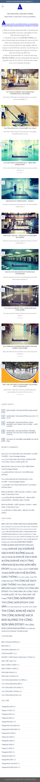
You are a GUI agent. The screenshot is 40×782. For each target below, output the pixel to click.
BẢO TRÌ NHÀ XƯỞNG (9, 642)
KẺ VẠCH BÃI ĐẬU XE (7, 526)
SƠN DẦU (14, 542)
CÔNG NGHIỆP (7, 653)
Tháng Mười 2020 (7, 733)
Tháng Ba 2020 (6, 752)
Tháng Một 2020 (7, 759)
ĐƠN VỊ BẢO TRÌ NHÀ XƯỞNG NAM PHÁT (22, 410)
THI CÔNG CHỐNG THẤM (26, 577)
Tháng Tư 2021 (6, 710)
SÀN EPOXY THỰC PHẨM (23, 539)
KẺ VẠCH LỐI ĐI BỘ (23, 529)
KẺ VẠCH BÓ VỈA (17, 526)
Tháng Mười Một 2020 (9, 729)
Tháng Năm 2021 (7, 706)
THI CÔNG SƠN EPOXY (21, 598)
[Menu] (2, 6)
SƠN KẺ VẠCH (16, 548)
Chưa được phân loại (8, 649)
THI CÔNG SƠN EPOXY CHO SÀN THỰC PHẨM (22, 607)
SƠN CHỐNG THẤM (8, 668)
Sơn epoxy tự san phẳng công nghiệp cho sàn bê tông (22, 440)
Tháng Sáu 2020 (6, 744)
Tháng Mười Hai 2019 (9, 763)
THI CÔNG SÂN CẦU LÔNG (11, 687)
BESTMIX (4, 646)
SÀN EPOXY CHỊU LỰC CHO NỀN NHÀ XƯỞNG (17, 473)
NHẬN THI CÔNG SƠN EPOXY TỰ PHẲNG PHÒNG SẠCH (18, 486)
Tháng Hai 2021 (6, 718)
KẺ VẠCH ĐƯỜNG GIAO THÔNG (17, 531)
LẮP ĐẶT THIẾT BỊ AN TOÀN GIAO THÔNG (17, 657)
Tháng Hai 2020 (6, 756)
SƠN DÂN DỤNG (7, 672)
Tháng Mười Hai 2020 (9, 725)
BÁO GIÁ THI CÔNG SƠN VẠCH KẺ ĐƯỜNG (19, 524)
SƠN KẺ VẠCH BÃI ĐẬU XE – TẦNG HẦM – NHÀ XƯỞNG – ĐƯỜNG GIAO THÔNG (18, 499)
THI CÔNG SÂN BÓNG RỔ (10, 684)
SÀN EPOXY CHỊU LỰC (18, 534)
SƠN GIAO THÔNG (8, 676)
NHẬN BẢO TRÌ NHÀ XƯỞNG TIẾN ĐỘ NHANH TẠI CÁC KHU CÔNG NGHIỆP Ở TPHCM (21, 432)
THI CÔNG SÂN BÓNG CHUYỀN (13, 680)
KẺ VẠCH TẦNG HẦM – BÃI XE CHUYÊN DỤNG (17, 511)
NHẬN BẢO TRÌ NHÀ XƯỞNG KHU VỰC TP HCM (22, 417)
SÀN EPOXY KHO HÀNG (13, 536)
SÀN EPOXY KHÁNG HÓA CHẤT (29, 536)
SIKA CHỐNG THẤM (8, 665)
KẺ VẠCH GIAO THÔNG (28, 526)
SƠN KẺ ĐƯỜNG (16, 564)
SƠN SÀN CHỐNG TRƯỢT (19, 569)
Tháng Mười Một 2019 (9, 767)
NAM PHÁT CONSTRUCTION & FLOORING (20, 17)
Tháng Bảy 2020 (7, 741)
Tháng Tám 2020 (7, 737)
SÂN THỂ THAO (7, 661)
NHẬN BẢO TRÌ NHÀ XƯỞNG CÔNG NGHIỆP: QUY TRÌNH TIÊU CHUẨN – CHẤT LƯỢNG (22, 424)
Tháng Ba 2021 (6, 714)
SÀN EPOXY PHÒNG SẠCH (8, 539)
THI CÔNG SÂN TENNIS (10, 691)
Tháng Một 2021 (7, 722)
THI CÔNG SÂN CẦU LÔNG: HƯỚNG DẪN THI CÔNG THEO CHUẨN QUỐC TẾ (18, 460)
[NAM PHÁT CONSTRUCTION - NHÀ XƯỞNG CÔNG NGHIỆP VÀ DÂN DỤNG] (20, 6)
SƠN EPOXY (20, 545)
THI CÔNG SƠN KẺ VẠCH (18, 610)
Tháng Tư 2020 (6, 748)
